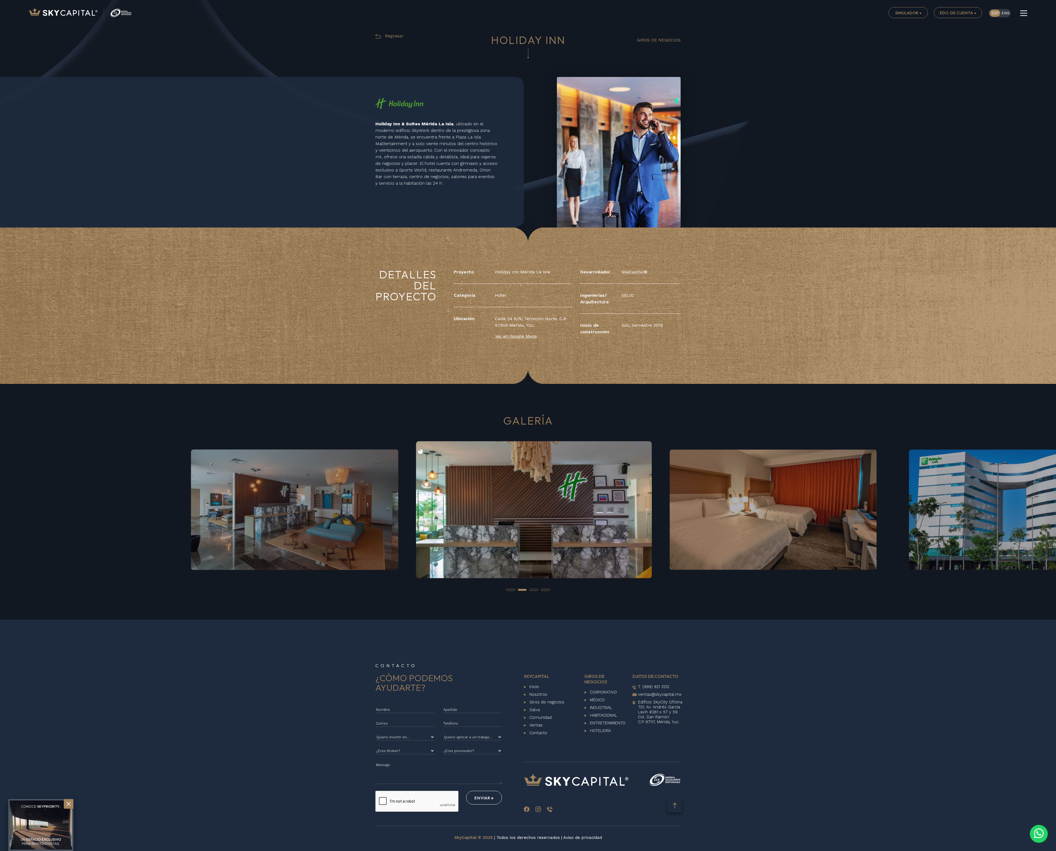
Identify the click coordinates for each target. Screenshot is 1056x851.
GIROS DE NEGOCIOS (659, 40)
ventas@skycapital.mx (659, 694)
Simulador (907, 12)
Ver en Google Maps (516, 336)
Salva (534, 709)
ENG (1006, 13)
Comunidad (540, 717)
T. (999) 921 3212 (653, 686)
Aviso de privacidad (582, 837)
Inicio (534, 686)
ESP (995, 13)
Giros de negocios (546, 702)
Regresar (394, 35)
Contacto (538, 732)
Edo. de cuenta (957, 12)
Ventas (536, 725)
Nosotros (538, 694)
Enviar (482, 797)
